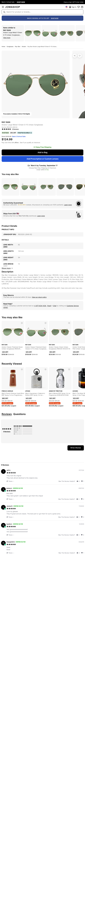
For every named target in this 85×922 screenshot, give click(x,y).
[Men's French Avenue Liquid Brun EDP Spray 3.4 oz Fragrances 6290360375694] (21, 369)
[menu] (3, 7)
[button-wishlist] (78, 7)
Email (49, 306)
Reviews (7, 414)
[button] (11, 481)
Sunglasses (10, 46)
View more (6, 38)
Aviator (24, 46)
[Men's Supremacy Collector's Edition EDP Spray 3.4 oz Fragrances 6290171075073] (45, 369)
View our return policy (39, 297)
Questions (19, 414)
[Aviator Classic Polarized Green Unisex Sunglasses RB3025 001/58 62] (21, 323)
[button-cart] (82, 7)
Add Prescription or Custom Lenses (42, 159)
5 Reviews (15, 129)
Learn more (68, 205)
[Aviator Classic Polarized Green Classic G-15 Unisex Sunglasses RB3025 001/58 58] (45, 323)
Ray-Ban (7, 30)
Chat (54, 306)
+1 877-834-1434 (40, 306)
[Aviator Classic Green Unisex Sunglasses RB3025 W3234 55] (69, 323)
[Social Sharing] (75, 56)
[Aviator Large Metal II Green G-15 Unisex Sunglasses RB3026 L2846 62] (80, 56)
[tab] (75, 448)
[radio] (23, 426)
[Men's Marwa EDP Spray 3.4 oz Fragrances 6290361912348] (69, 369)
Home (3, 46)
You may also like (10, 174)
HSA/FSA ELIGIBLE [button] (24, 133)
